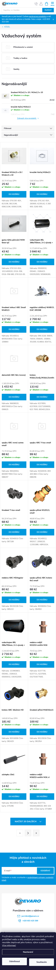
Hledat (48, 10)
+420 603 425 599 (30, 920)
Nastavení (28, 952)
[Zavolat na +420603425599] (36, 4)
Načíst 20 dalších (26, 821)
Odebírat (45, 870)
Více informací (9, 945)
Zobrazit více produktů (27, 118)
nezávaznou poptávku (37, 16)
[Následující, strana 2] (28, 833)
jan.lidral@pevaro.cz (30, 916)
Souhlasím (41, 962)
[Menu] (52, 3)
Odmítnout (14, 961)
